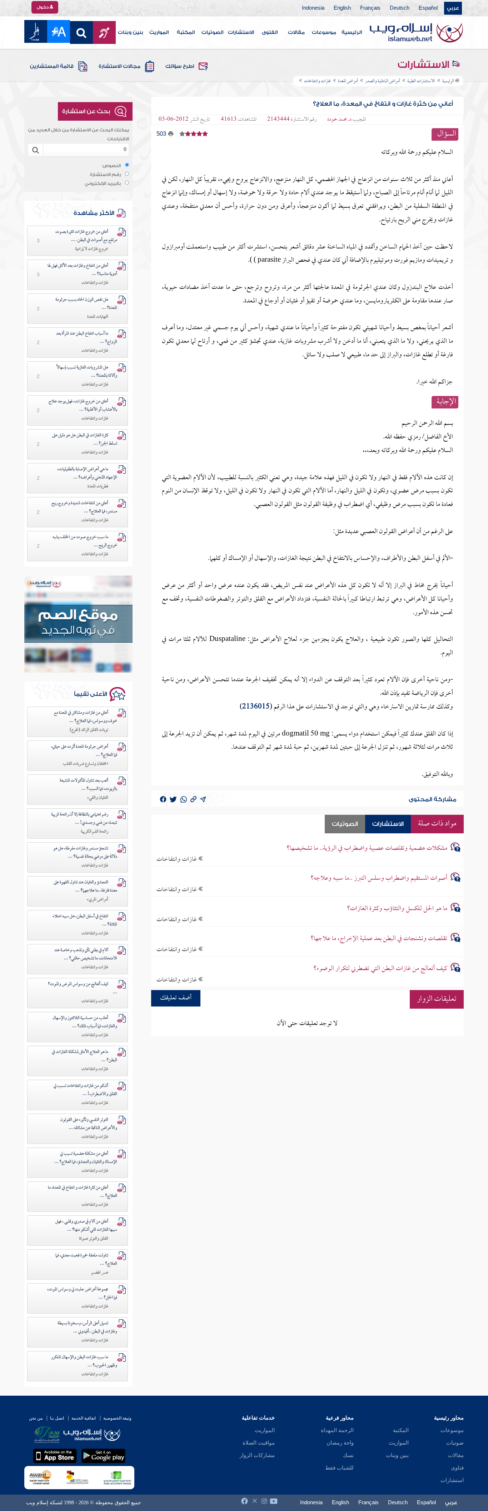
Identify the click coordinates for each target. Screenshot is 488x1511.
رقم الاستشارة (105, 174)
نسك (348, 1455)
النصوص (112, 165)
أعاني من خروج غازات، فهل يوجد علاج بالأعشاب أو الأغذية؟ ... (83, 406)
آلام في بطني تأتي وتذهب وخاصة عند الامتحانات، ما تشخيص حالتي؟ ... (85, 954)
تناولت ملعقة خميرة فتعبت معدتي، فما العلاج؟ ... (86, 1260)
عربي (453, 8)
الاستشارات (241, 32)
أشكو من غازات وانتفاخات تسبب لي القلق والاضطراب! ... (85, 1090)
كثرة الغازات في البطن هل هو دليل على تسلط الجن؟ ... (84, 439)
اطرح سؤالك (179, 66)
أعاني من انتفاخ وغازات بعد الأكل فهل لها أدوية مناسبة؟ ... (82, 270)
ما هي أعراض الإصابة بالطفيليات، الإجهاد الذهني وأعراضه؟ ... (87, 473)
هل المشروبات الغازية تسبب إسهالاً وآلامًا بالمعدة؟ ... (86, 372)
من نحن (36, 1418)
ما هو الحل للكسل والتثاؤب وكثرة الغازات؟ (397, 909)
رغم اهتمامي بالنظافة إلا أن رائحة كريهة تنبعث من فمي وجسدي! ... (84, 819)
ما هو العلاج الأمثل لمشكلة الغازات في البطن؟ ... (84, 1056)
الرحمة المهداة (337, 1430)
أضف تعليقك (175, 998)
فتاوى (457, 1468)
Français (370, 8)
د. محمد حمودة (339, 119)
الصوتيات (212, 32)
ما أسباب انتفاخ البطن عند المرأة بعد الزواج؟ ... (86, 338)
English (342, 8)
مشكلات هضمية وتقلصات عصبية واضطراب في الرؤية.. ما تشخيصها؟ (367, 848)
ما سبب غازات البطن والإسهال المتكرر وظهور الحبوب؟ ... (84, 1361)
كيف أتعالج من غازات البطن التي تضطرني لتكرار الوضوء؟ (380, 969)
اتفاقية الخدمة (83, 1418)
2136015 (256, 707)
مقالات (296, 32)
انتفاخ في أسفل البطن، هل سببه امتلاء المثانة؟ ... (85, 920)
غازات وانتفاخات (177, 859)
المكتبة (186, 32)
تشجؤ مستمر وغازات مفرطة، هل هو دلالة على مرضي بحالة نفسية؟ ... (85, 853)
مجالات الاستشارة (119, 66)
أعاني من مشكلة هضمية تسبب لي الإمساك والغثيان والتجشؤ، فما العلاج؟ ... (85, 1158)
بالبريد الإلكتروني (103, 183)
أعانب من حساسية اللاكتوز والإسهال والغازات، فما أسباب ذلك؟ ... (85, 1022)
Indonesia (313, 8)
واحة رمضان (340, 1443)
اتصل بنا (57, 1418)
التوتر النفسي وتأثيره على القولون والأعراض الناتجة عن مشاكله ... (88, 1124)
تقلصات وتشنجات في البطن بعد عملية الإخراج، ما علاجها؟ (378, 939)
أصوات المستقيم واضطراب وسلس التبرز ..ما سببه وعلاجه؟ (378, 878)
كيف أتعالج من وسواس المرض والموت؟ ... (82, 988)
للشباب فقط (339, 1468)
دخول (43, 7)
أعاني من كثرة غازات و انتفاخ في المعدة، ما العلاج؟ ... (82, 1192)
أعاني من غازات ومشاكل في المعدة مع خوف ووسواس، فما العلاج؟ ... (85, 717)
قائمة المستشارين (52, 66)
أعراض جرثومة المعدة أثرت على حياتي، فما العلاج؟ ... (84, 751)
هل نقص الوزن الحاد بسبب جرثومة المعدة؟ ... (86, 304)
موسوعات (324, 32)
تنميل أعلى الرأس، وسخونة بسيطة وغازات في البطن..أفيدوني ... (87, 1327)
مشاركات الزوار (257, 1455)
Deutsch (399, 8)
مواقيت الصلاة (259, 1443)
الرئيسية (352, 32)
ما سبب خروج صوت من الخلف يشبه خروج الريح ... (85, 541)
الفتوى (270, 32)
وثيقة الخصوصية (117, 1418)
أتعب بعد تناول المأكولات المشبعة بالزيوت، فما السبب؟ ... (88, 785)
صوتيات (455, 1443)
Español (428, 8)
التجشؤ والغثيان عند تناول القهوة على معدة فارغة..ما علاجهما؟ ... (85, 886)
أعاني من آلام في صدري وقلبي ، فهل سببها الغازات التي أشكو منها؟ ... (86, 1226)
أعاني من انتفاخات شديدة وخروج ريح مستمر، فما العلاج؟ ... (84, 507)
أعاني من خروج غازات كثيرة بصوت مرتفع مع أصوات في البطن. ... (86, 236)
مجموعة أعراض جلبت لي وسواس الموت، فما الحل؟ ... (82, 1293)
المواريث (159, 32)
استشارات (452, 1480)
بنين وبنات (130, 32)
